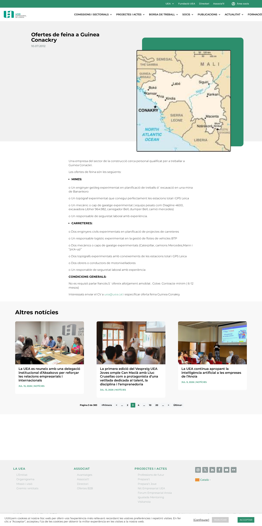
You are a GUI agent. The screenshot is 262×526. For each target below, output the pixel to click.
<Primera (106, 405)
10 (150, 405)
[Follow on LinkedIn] (212, 470)
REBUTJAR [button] (220, 519)
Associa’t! (218, 3)
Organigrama (25, 479)
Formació (255, 14)
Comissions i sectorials (91, 14)
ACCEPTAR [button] (246, 519)
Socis (186, 14)
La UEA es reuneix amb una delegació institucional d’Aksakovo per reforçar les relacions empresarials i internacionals (49, 374)
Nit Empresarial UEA (151, 488)
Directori (204, 3)
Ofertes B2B (85, 488)
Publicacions (207, 14)
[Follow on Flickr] (234, 470)
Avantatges (84, 474)
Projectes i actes (129, 14)
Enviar (238, 445)
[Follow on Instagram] (198, 470)
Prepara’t (144, 479)
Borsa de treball (162, 14)
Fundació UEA (186, 3)
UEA (168, 3)
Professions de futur (151, 474)
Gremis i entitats (27, 488)
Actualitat (232, 14)
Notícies (39, 386)
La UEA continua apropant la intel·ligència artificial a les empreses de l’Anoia (211, 372)
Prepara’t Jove (147, 484)
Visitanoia (144, 501)
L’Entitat (21, 474)
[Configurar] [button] (201, 520)
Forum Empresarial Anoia (155, 492)
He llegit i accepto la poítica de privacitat (184, 439)
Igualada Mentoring (151, 497)
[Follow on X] (205, 470)
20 (156, 405)
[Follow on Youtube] (226, 470)
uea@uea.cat (113, 294)
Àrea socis (243, 3)
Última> (177, 405)
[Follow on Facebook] (219, 470)
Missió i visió (24, 484)
